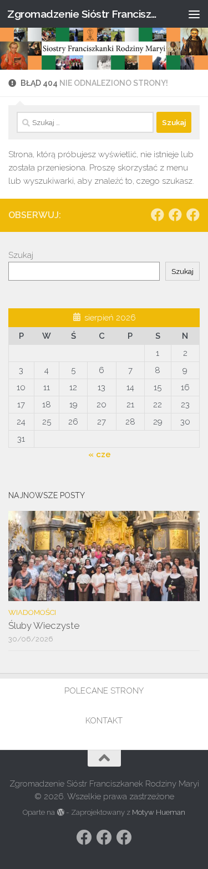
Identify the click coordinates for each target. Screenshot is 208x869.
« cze (99, 454)
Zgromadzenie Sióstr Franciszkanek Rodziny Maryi (82, 14)
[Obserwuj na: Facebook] (157, 214)
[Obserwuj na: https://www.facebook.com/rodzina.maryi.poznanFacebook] (175, 214)
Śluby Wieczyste (43, 625)
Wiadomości (32, 612)
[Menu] (194, 14)
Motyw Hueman (158, 812)
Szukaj (20, 255)
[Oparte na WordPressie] (60, 812)
